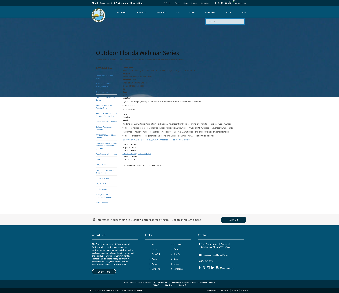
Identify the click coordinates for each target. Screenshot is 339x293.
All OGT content (102, 202)
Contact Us (204, 3)
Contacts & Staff (102, 178)
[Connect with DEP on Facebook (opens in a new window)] (215, 3)
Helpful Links (101, 183)
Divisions (161, 12)
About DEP (121, 12)
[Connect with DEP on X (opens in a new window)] (218, 3)
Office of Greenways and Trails (135, 60)
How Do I (140, 12)
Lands (192, 12)
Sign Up (233, 219)
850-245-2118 (207, 261)
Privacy (235, 290)
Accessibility (212, 290)
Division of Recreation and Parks (112, 60)
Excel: (181, 285)
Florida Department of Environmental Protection (117, 3)
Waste (228, 12)
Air (177, 12)
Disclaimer (225, 290)
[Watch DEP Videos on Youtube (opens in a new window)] (230, 3)
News (186, 3)
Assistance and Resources (106, 154)
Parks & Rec (210, 12)
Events (194, 3)
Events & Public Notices (154, 60)
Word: (168, 285)
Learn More (104, 271)
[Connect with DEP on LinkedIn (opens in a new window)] (225, 3)
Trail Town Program (103, 92)
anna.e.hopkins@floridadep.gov (136, 153)
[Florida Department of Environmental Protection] (98, 15)
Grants (98, 159)
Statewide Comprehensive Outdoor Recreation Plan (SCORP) (106, 146)
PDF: (155, 285)
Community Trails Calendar (106, 121)
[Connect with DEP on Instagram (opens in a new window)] (222, 3)
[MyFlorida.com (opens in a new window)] (239, 3)
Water (244, 12)
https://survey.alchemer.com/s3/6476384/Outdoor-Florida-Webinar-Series (156, 139)
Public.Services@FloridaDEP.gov (215, 255)
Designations (101, 165)
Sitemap (244, 290)
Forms (177, 3)
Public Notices (101, 189)
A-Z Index (167, 3)
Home (99, 60)
